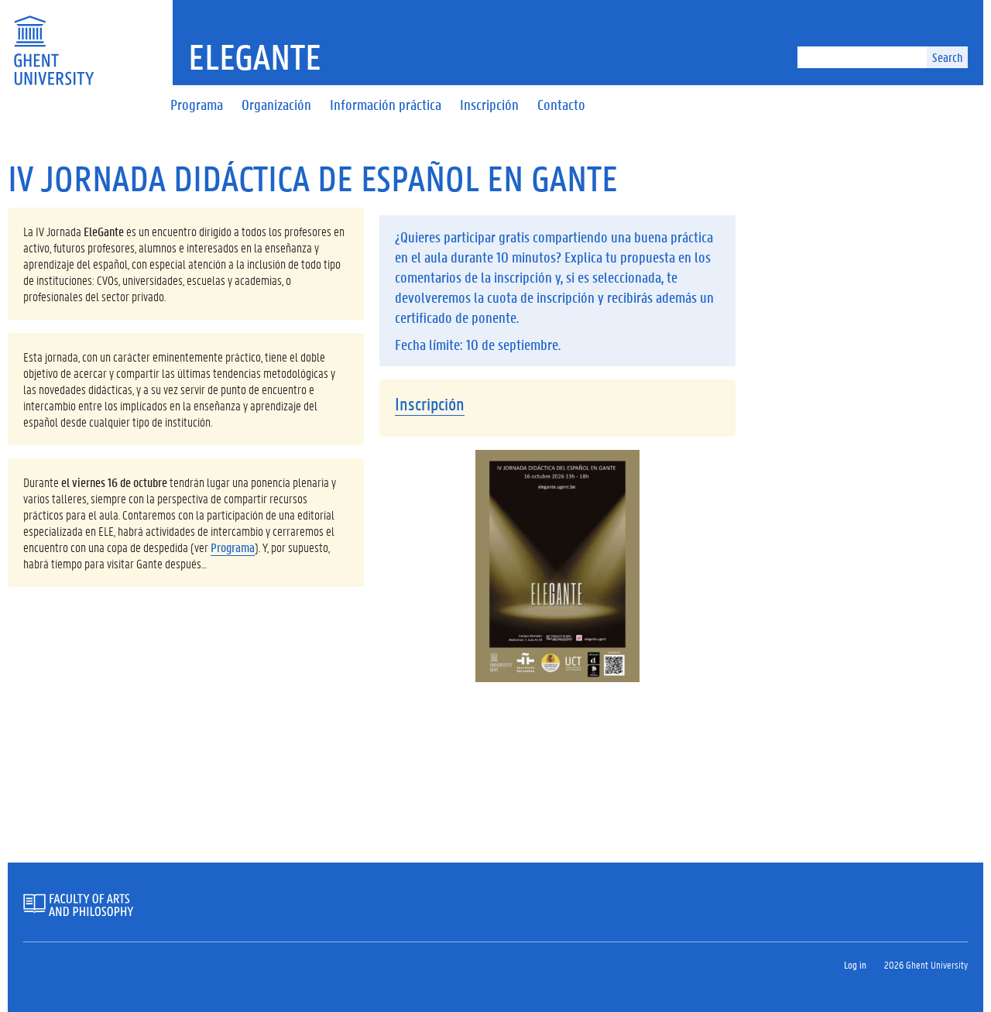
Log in (855, 964)
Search (947, 57)
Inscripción (430, 404)
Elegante (254, 56)
